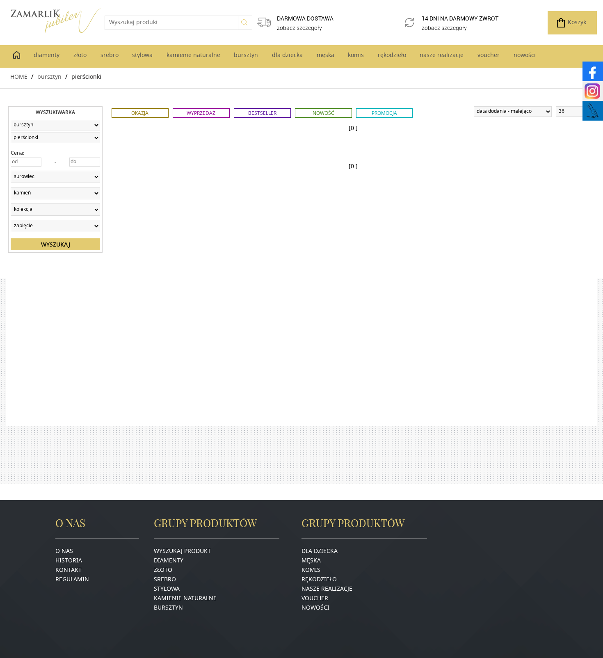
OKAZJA (139, 113)
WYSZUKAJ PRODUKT (182, 551)
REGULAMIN (72, 580)
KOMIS (311, 570)
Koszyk (577, 22)
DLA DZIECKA (320, 551)
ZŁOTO (163, 570)
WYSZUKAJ (55, 244)
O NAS (64, 551)
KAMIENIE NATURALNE (185, 598)
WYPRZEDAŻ (201, 113)
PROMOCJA (384, 113)
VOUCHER (315, 598)
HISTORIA (68, 561)
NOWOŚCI (315, 608)
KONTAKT (68, 570)
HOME (18, 76)
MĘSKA (311, 561)
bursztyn (49, 76)
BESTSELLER (262, 113)
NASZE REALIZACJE (327, 589)
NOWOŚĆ (323, 113)
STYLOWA (167, 589)
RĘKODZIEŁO (319, 580)
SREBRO (165, 580)
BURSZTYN (168, 608)
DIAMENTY (168, 561)
